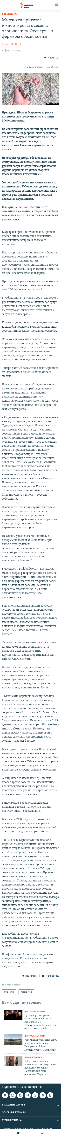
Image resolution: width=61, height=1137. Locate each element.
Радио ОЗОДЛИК (11, 44)
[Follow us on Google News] (43, 1095)
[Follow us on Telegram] (28, 1095)
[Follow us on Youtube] (5, 1095)
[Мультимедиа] (19, 1133)
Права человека (33, 1057)
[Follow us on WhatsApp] (35, 1095)
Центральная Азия (34, 1012)
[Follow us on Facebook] (20, 1095)
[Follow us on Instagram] (12, 1095)
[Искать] (42, 1133)
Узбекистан (10, 14)
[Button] (51, 58)
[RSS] (50, 1095)
